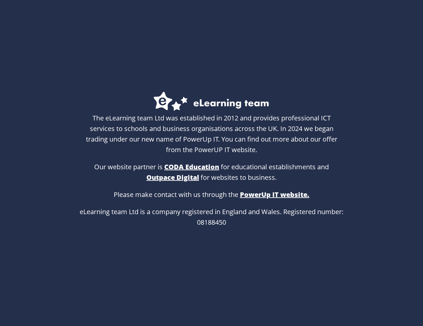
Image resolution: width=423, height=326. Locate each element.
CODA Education (191, 166)
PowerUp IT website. (274, 194)
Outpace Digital (172, 177)
